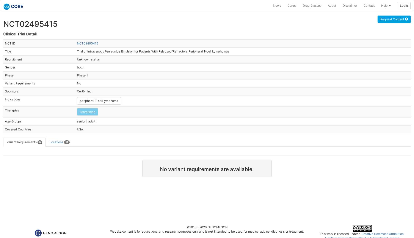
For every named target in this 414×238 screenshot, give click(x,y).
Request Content (392, 19)
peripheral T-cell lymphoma (99, 101)
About (332, 5)
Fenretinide (87, 112)
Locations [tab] (59, 142)
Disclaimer (350, 5)
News (277, 5)
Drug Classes (312, 5)
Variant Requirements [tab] (24, 142)
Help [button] (385, 5)
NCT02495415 (87, 43)
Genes (291, 5)
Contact (369, 5)
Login (404, 5)
